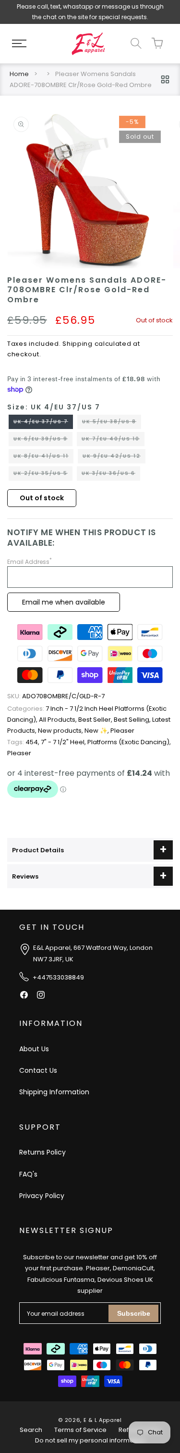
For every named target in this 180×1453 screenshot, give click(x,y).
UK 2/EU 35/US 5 (42, 475)
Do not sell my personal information (90, 1440)
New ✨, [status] (97, 730)
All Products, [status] (58, 719)
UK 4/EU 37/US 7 (43, 423)
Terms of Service (80, 1429)
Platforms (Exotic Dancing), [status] (129, 742)
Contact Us (38, 1070)
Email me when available (63, 602)
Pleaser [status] (122, 730)
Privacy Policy (41, 1195)
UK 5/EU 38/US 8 (111, 423)
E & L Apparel (103, 1420)
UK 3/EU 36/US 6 (111, 475)
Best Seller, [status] (96, 719)
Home (19, 73)
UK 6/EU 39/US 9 (42, 440)
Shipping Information (54, 1092)
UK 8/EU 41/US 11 (43, 457)
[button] (19, 43)
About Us (34, 1049)
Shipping (77, 343)
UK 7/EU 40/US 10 (113, 440)
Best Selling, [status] (133, 719)
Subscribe (133, 1313)
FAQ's (28, 1174)
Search (31, 1429)
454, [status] (24, 742)
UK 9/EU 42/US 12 (114, 457)
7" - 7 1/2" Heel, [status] (64, 742)
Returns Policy (42, 1152)
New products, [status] (61, 730)
